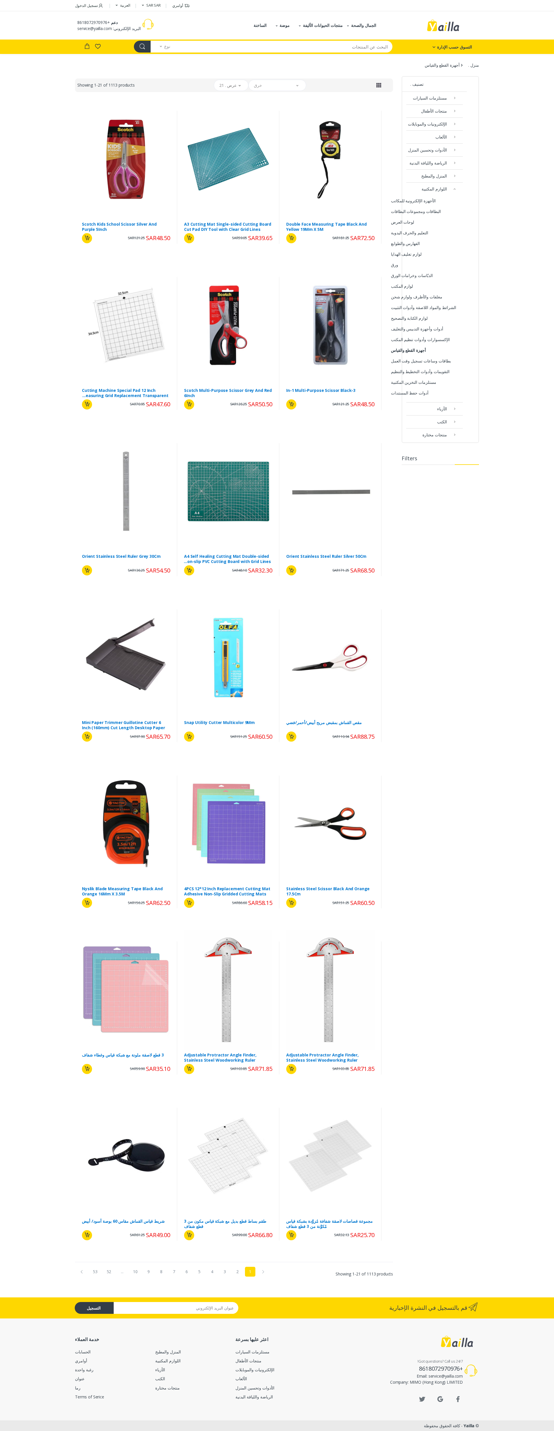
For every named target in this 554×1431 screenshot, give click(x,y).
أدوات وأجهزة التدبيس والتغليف (417, 329)
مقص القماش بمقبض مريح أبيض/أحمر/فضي (324, 722)
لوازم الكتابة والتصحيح (409, 318)
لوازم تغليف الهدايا (406, 254)
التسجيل (94, 1308)
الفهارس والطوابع (405, 243)
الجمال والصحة (363, 25)
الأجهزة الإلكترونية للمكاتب (413, 200)
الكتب (442, 421)
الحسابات (83, 1352)
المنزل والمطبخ (434, 176)
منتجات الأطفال (434, 111)
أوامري (177, 5)
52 (109, 1271)
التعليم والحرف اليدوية (409, 232)
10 (135, 1271)
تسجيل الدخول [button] (86, 5)
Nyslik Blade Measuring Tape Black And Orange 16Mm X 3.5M (122, 891)
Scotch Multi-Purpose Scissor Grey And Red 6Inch (228, 393)
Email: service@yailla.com (440, 1376)
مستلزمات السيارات (430, 98)
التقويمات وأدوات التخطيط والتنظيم (420, 371)
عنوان (80, 1378)
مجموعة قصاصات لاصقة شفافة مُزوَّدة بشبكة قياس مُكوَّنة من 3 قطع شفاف (329, 1224)
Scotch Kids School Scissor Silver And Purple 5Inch (119, 227)
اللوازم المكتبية (434, 189)
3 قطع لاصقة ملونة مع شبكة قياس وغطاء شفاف (123, 1055)
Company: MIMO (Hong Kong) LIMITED (426, 1382)
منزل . (473, 65)
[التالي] (81, 1272)
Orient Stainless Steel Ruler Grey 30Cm (121, 556)
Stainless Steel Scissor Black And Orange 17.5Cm (328, 891)
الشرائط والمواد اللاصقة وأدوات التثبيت (423, 307)
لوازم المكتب (402, 286)
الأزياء (442, 408)
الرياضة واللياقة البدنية (428, 163)
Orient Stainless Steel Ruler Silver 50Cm (326, 556)
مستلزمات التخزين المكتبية (414, 382)
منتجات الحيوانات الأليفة (323, 25)
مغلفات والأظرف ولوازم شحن (417, 297)
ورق (394, 265)
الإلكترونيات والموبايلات (427, 124)
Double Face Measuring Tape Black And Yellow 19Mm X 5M (326, 227)
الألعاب (441, 137)
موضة (285, 25)
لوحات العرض (402, 222)
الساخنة (260, 25)
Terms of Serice (89, 1397)
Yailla (469, 1425)
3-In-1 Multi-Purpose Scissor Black (320, 390)
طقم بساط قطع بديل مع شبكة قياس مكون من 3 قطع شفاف (225, 1224)
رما (78, 1388)
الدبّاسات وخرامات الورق (412, 275)
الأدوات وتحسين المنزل (427, 150)
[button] (151, 5)
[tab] (378, 85)
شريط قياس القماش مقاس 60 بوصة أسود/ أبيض (123, 1221)
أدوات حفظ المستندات (410, 393)
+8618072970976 (93, 22)
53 (95, 1271)
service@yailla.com (94, 28)
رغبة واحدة (360, 252)
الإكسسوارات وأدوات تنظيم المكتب (420, 339)
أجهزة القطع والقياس (408, 350)
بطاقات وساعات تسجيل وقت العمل (421, 361)
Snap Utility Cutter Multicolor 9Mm (219, 722)
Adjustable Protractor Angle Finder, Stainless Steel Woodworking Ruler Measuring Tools (322, 1057)
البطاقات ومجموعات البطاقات (416, 211)
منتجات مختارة (434, 434)
